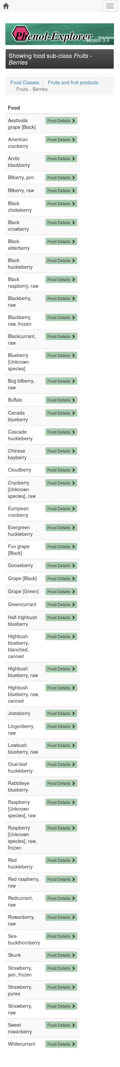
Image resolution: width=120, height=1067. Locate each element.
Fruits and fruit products (73, 82)
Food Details (59, 120)
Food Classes (24, 82)
